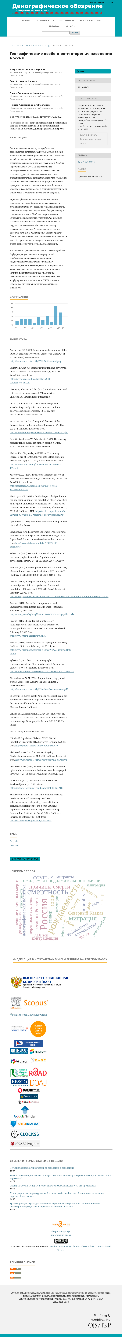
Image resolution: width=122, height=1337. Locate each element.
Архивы (26, 45)
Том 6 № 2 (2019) (40, 45)
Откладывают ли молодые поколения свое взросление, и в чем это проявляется (53, 1185)
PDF (81, 71)
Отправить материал (25, 859)
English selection (90, 20)
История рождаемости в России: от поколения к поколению (42, 1167)
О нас (70, 26)
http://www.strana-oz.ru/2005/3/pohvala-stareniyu (41, 759)
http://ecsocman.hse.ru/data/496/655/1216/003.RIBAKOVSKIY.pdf (42, 671)
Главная (25, 20)
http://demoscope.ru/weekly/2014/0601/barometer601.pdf (39, 689)
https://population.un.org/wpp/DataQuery (36, 745)
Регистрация (97, 2)
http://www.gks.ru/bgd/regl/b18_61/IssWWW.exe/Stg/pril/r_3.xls (42, 614)
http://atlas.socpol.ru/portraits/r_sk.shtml (30, 820)
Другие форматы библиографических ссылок (90, 139)
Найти (75, 33)
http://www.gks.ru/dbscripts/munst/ (28, 635)
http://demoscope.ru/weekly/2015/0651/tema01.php (35, 361)
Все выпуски (66, 20)
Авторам (54, 26)
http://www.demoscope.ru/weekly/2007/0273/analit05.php (39, 432)
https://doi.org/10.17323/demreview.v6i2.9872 (38, 116)
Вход (111, 2)
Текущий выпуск (44, 20)
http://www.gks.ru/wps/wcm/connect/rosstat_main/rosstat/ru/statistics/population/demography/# (59, 596)
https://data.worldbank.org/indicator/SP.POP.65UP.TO (36, 788)
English (14, 841)
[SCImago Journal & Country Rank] (28, 1014)
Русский (14, 845)
